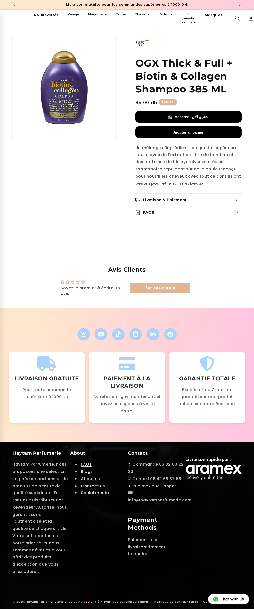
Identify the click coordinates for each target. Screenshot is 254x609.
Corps (121, 14)
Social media (95, 493)
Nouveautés (46, 15)
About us (90, 479)
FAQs (86, 464)
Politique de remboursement (126, 602)
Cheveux (142, 14)
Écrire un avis (160, 288)
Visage (73, 14)
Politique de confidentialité (176, 602)
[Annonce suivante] (239, 4)
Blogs (87, 471)
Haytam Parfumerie (41, 602)
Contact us (93, 486)
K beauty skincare (188, 18)
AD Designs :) (88, 602)
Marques (213, 15)
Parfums (165, 14)
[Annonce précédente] (14, 4)
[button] (237, 18)
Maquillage (97, 14)
